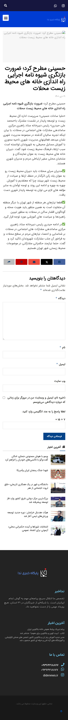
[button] (5, 5)
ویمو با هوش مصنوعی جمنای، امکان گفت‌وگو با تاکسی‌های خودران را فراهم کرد (26, 458)
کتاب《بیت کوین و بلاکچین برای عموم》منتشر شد (42, 633)
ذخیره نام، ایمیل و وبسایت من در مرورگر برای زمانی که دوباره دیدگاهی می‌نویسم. (36, 399)
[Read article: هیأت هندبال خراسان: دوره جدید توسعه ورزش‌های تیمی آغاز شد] (58, 516)
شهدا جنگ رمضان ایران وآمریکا (32, 470)
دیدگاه (60, 298)
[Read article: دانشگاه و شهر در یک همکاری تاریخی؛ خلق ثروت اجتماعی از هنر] (58, 488)
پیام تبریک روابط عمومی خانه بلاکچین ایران (45, 629)
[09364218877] (62, 664)
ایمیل (60, 364)
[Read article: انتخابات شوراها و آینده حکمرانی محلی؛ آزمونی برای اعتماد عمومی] (58, 530)
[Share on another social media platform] (9, 262)
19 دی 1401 (60, 96)
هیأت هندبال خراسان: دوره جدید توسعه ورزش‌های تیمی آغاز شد (27, 514)
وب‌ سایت (59, 381)
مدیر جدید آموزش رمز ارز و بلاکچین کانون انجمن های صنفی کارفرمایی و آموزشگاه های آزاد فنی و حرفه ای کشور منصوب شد (34, 639)
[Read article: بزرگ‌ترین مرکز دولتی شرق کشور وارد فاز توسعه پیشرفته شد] (58, 502)
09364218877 (49, 670)
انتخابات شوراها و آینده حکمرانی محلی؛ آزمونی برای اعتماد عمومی (28, 528)
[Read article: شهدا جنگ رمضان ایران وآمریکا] (58, 474)
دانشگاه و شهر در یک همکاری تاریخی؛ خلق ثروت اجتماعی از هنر (26, 486)
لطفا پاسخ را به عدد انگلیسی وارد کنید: (43, 411)
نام (62, 347)
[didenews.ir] (62, 675)
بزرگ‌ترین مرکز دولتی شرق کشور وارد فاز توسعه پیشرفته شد (27, 500)
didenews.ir (50, 675)
